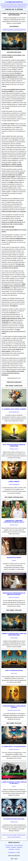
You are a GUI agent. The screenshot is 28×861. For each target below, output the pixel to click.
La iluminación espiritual (14, 2)
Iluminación (5, 6)
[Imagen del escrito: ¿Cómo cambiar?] (14, 478)
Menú (16, 6)
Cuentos (8, 4)
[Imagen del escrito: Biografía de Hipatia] (14, 554)
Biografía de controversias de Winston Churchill (14, 593)
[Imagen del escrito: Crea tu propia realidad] (14, 667)
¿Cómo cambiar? (14, 481)
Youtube (17, 849)
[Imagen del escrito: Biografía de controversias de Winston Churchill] (14, 590)
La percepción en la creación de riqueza (14, 706)
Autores (18, 4)
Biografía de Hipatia (14, 557)
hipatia (14, 560)
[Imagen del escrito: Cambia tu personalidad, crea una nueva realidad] (14, 630)
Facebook (13, 847)
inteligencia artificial (14, 710)
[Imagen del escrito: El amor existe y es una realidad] (14, 743)
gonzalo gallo (14, 449)
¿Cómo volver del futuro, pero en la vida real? (14, 782)
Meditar (11, 6)
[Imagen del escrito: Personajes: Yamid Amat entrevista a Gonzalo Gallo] (14, 517)
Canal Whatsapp (18, 845)
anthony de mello (14, 749)
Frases (13, 4)
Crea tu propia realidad (14, 670)
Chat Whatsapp (9, 845)
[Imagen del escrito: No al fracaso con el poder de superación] (14, 441)
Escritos (24, 4)
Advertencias (11, 852)
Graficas (11, 29)
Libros (18, 852)
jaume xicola (14, 822)
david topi (14, 673)
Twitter (8, 847)
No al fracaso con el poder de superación (14, 445)
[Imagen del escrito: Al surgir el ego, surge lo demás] (14, 406)
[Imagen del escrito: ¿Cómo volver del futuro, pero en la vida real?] (14, 779)
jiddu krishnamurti (14, 484)
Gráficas (21, 6)
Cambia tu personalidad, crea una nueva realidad (14, 634)
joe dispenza (14, 638)
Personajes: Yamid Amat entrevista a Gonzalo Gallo (14, 521)
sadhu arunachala (14, 412)
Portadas (5, 29)
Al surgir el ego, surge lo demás (14, 409)
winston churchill (14, 597)
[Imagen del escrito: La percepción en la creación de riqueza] (14, 703)
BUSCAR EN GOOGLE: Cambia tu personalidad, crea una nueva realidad (14, 836)
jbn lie (14, 786)
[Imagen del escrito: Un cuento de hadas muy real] (14, 816)
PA (1, 4)
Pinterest (19, 847)
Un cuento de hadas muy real (14, 819)
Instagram (11, 849)
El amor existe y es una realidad (14, 746)
